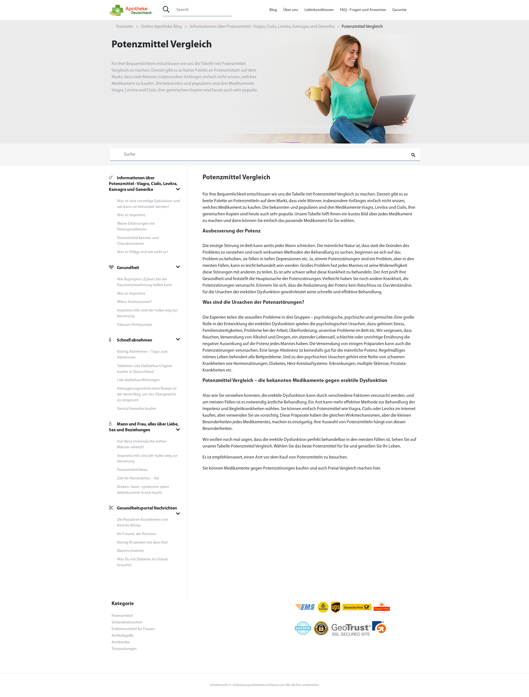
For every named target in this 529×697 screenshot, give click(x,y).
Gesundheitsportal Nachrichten (147, 508)
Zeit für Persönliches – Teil (138, 478)
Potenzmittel (122, 616)
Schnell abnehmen (134, 340)
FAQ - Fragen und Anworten (363, 10)
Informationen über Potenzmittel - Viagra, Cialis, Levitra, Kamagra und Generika (262, 27)
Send (264, 231)
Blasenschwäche (130, 551)
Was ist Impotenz (131, 215)
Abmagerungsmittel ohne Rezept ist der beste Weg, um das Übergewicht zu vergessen (147, 394)
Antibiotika (121, 642)
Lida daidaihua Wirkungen (138, 380)
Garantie (399, 10)
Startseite (124, 27)
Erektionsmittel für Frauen (133, 629)
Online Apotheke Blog (161, 27)
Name (209, 206)
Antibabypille (122, 636)
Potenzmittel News (132, 470)
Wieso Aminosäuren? (134, 302)
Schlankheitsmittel (127, 622)
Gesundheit (128, 268)
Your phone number (222, 183)
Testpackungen (124, 649)
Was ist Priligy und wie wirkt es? (142, 252)
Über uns (290, 10)
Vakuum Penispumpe (134, 325)
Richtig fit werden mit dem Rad (142, 543)
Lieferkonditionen (319, 10)
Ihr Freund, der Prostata (136, 534)
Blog (273, 10)
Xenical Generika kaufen (136, 409)
